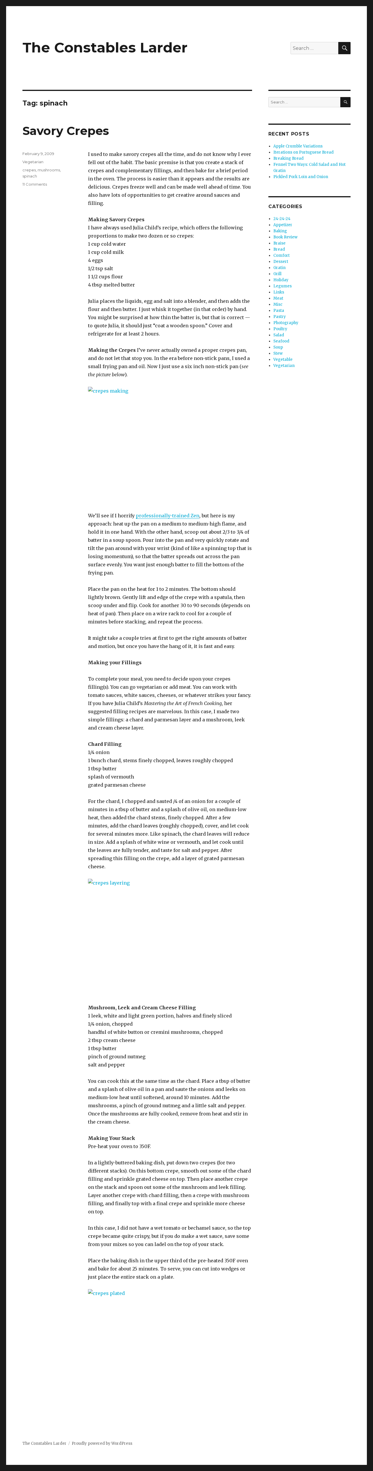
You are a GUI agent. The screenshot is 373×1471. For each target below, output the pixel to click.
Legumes (282, 286)
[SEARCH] (345, 102)
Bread (279, 249)
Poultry (280, 328)
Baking (280, 231)
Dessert (280, 261)
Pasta (278, 310)
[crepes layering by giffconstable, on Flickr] (170, 937)
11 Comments (34, 184)
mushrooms (49, 170)
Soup (278, 347)
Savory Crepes (65, 131)
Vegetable (283, 359)
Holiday (280, 279)
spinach (29, 176)
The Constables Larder (104, 47)
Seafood (281, 341)
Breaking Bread (288, 158)
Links (278, 292)
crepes (29, 170)
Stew (278, 353)
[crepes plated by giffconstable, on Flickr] (170, 1347)
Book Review (285, 237)
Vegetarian (32, 161)
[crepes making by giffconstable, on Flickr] (170, 445)
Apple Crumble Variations (298, 146)
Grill (277, 273)
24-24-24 (282, 218)
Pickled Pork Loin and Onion (300, 176)
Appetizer (282, 224)
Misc (277, 304)
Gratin (279, 267)
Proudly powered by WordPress (102, 1443)
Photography (285, 322)
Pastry (279, 316)
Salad (278, 335)
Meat (278, 298)
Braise (279, 243)
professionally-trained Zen (167, 516)
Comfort (281, 255)
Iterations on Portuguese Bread (303, 152)
